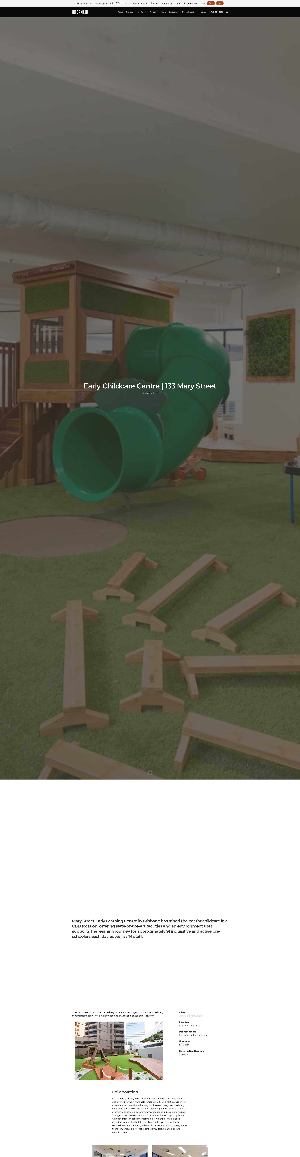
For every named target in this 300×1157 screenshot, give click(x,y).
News (164, 12)
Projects (153, 12)
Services (129, 12)
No (219, 3)
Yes (211, 3)
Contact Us (201, 12)
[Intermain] (80, 12)
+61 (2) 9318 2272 (216, 12)
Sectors (141, 12)
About (120, 12)
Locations (173, 12)
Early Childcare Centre (191, 1016)
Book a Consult (188, 12)
